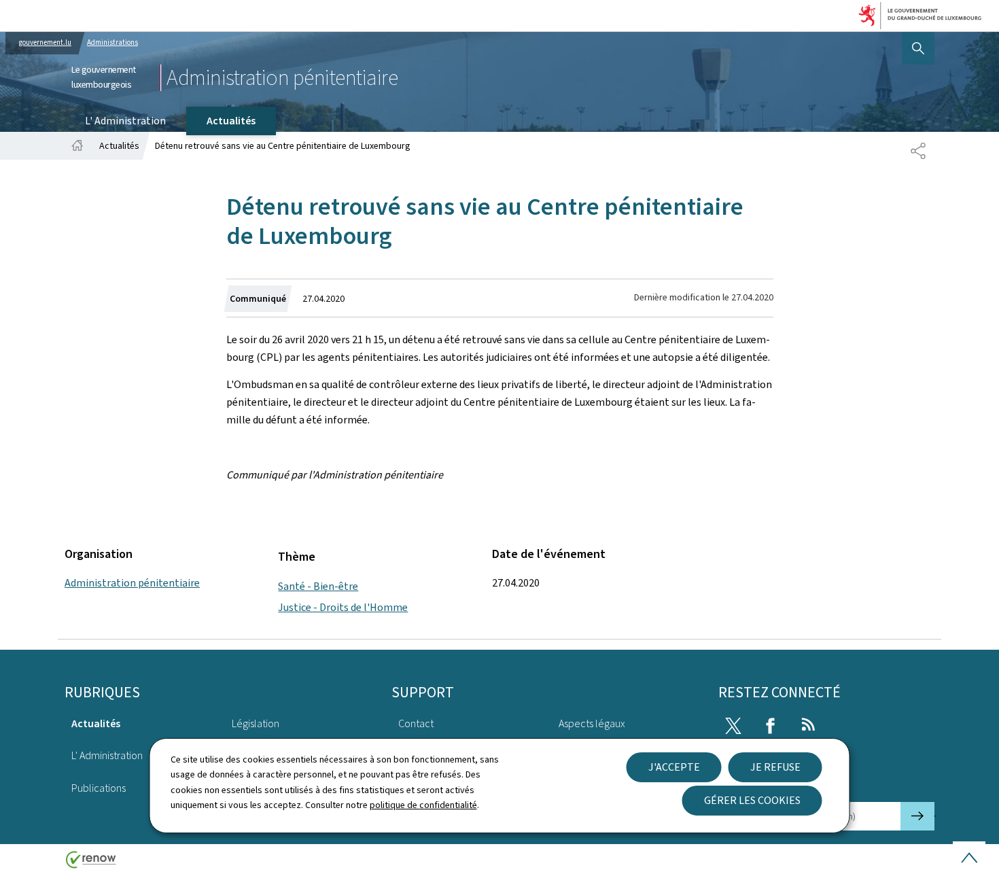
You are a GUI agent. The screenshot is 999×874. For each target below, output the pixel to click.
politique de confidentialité (423, 805)
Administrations (112, 42)
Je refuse (775, 767)
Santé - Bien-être (318, 586)
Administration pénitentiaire (132, 583)
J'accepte (674, 767)
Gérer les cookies (752, 800)
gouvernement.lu (45, 42)
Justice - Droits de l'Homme (343, 607)
